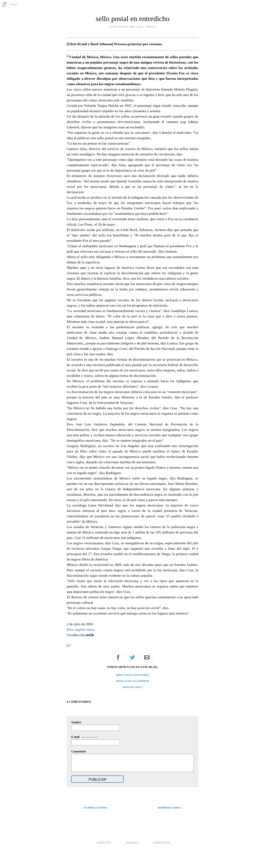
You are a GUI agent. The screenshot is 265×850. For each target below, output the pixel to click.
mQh (14, 4)
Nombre (76, 722)
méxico (151, 26)
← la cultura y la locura (94, 807)
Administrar (161, 842)
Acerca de (104, 842)
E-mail (84, 736)
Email (147, 657)
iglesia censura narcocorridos (132, 674)
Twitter (132, 657)
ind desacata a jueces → (171, 807)
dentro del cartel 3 (132, 686)
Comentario (78, 751)
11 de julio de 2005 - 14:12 (126, 26)
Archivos (132, 842)
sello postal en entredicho (132, 19)
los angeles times (82, 629)
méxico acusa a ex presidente (132, 680)
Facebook (118, 657)
